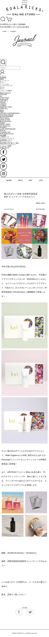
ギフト (2, 88)
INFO (20, 180)
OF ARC (3, 102)
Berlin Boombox (5, 121)
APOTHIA (3, 94)
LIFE (41, 180)
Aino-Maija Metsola (7, 115)
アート (2, 82)
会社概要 (3, 135)
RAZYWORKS (40, 209)
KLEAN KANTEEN (6, 116)
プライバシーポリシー (8, 145)
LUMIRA (3, 105)
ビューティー (4, 81)
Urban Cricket (5, 119)
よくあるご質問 (5, 146)
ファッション (4, 84)
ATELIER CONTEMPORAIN (10, 113)
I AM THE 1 (4, 101)
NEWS (9, 180)
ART (30, 180)
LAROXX (3, 104)
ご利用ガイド (4, 137)
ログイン (3, 76)
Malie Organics (5, 93)
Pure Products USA (7, 134)
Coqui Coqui (4, 97)
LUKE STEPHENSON (7, 129)
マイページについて (7, 138)
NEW (2, 79)
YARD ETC (4, 108)
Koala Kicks (4, 99)
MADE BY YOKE (6, 107)
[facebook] (19, 615)
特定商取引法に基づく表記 (9, 143)
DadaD (2, 123)
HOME (4, 31)
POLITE (2, 130)
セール (2, 87)
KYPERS (3, 127)
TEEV (2, 112)
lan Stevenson (5, 126)
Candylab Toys (5, 132)
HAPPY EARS (5, 124)
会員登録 (3, 77)
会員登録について (6, 140)
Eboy (2, 110)
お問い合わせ (4, 148)
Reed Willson (5, 118)
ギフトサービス (5, 141)
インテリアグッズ (6, 85)
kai (1, 96)
